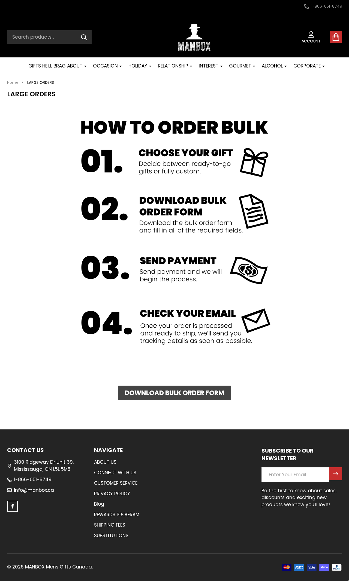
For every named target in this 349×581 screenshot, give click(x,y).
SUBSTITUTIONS (111, 535)
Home (13, 82)
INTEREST (208, 66)
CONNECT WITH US (115, 472)
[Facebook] (12, 506)
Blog (99, 504)
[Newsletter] (335, 473)
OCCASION (105, 66)
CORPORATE (307, 66)
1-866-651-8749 (33, 479)
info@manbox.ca (34, 490)
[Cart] (336, 37)
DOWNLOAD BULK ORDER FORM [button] (174, 392)
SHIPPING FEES (109, 525)
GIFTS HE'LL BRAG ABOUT (55, 66)
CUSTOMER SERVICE (115, 483)
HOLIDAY (137, 66)
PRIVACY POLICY (112, 493)
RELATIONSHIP (173, 66)
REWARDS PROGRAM (116, 514)
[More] (83, 66)
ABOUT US (105, 462)
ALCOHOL (272, 66)
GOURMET (240, 66)
